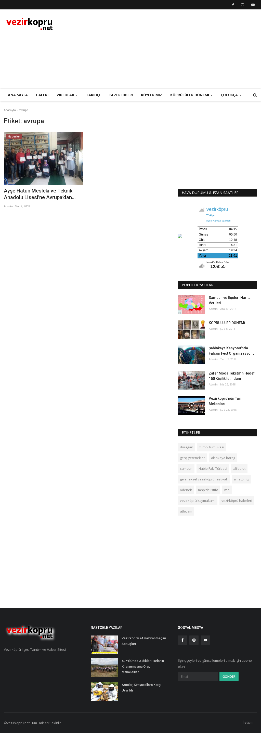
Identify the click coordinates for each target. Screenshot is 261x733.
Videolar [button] (66, 94)
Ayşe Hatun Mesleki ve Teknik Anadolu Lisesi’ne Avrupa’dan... (40, 194)
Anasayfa (10, 110)
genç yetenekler (192, 457)
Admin (8, 206)
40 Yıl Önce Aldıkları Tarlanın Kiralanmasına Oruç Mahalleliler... (143, 666)
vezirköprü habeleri (236, 500)
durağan (186, 447)
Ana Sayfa (18, 94)
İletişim (248, 722)
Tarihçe (93, 94)
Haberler (14, 136)
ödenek (186, 490)
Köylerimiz (151, 94)
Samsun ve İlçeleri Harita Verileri (230, 300)
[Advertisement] (197, 49)
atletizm (186, 511)
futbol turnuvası (211, 447)
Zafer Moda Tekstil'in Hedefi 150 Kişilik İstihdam (232, 376)
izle (227, 490)
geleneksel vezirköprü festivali (204, 479)
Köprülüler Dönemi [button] (190, 94)
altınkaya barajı (223, 457)
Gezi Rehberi (121, 94)
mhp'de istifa (208, 490)
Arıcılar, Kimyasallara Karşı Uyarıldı (141, 687)
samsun (186, 468)
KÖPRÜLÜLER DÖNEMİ (227, 323)
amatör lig (241, 479)
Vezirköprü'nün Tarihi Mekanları (226, 401)
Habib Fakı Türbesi (213, 468)
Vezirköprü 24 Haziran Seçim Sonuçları (144, 641)
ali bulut (239, 468)
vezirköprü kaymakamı (197, 500)
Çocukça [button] (230, 94)
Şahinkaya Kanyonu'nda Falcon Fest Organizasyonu (232, 350)
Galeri (42, 94)
